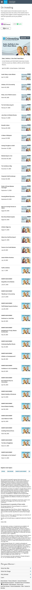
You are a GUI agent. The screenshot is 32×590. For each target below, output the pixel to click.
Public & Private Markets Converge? (7, 187)
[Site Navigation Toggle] (2, 2)
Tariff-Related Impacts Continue (9, 306)
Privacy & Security (12, 580)
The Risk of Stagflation (7, 443)
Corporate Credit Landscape (8, 176)
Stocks (3, 471)
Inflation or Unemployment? (8, 356)
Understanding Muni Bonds (8, 344)
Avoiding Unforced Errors (7, 431)
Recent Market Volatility (7, 406)
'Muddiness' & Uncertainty (8, 294)
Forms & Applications (15, 586)
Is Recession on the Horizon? (8, 455)
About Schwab (4, 580)
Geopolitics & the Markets (7, 282)
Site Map (3, 588)
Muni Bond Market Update (8, 217)
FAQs (22, 586)
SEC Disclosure (12, 584)
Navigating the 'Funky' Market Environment (9, 331)
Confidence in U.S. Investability (9, 368)
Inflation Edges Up (6, 227)
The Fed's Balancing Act (7, 105)
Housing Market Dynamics (8, 196)
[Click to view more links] (30, 568)
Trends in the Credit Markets (8, 247)
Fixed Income (10, 471)
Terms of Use (20, 584)
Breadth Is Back (5, 125)
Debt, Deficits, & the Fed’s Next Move (13, 58)
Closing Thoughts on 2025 (8, 145)
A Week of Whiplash (6, 135)
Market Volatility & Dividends (8, 394)
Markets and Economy (21, 471)
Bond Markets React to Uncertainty (7, 381)
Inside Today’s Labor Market (8, 74)
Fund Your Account (5, 586)
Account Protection (22, 580)
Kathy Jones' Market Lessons (8, 94)
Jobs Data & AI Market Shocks (9, 115)
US (29, 471)
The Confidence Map (6, 166)
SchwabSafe (5, 584)
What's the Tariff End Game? (8, 237)
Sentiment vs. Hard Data (7, 318)
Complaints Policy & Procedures (22, 582)
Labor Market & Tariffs (6, 418)
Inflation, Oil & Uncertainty (8, 84)
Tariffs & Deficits (5, 267)
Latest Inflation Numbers (7, 257)
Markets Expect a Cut (6, 156)
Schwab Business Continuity (7, 582)
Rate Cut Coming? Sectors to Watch (8, 207)
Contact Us (27, 586)
